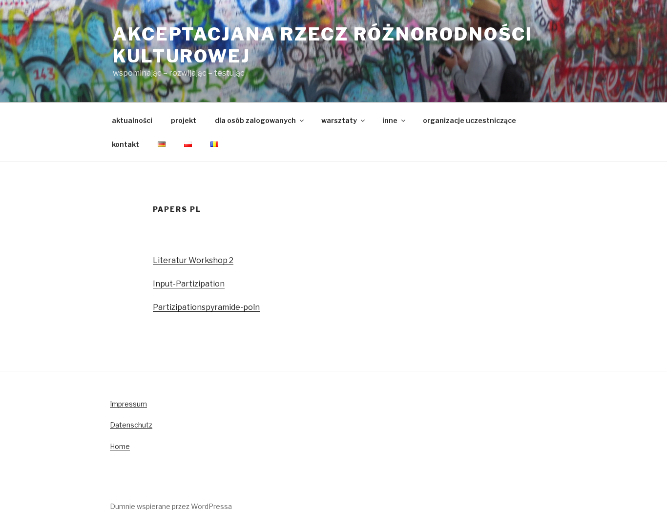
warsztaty (339, 120)
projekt (183, 120)
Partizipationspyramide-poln (206, 307)
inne (389, 120)
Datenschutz (131, 425)
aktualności (132, 120)
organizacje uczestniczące (469, 120)
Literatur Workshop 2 (193, 260)
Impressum (128, 404)
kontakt (125, 144)
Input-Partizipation (189, 283)
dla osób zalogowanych (255, 120)
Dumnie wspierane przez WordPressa (171, 506)
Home (120, 446)
